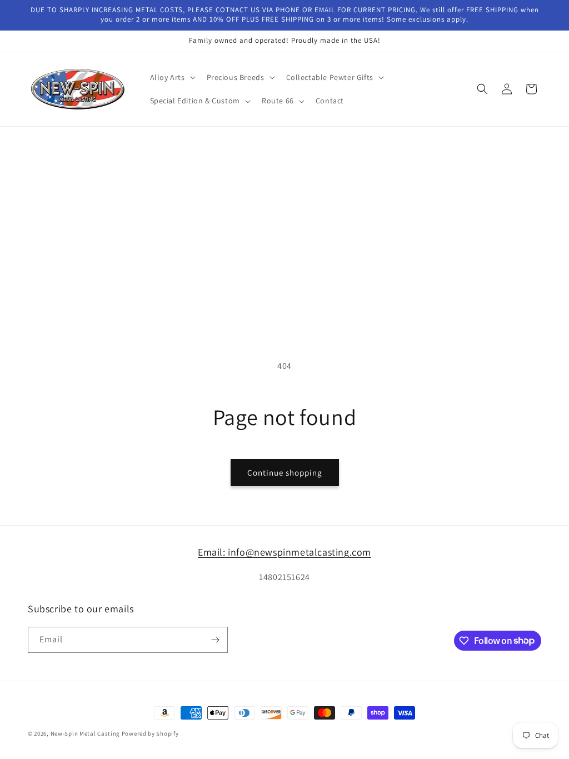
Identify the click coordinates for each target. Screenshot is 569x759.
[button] (171, 77)
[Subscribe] (215, 640)
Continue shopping (284, 472)
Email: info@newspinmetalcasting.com (284, 552)
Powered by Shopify (150, 733)
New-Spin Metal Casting (85, 733)
